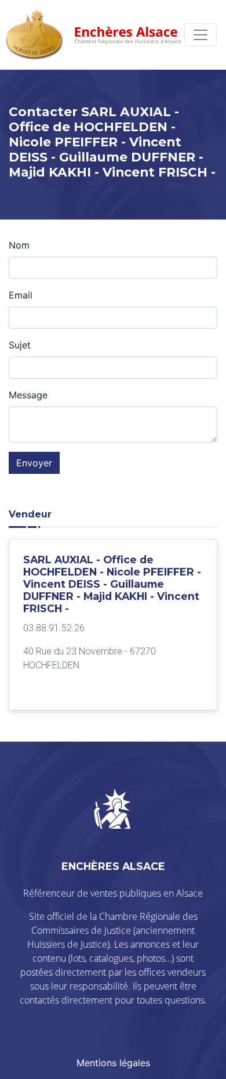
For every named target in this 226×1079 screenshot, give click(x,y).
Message (28, 395)
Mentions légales (113, 1063)
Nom (19, 245)
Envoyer (34, 463)
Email (20, 295)
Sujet (20, 345)
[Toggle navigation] (200, 34)
